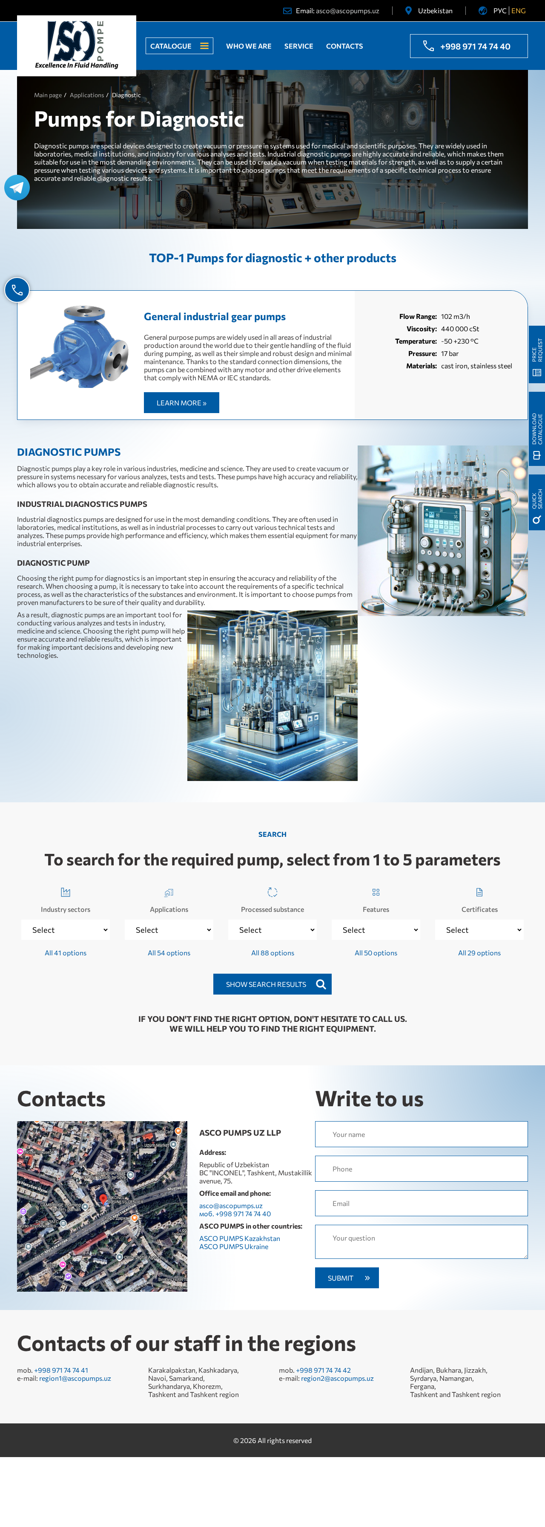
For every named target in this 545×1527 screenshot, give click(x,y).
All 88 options (272, 953)
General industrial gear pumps (215, 316)
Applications (169, 909)
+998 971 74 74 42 (323, 1370)
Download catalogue (537, 429)
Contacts (344, 46)
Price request (537, 350)
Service (298, 46)
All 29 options (479, 953)
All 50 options (376, 953)
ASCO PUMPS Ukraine (233, 1246)
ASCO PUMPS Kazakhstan (239, 1238)
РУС (500, 10)
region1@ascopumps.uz (75, 1378)
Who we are (249, 46)
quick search (537, 499)
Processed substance (272, 909)
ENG (518, 10)
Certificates (480, 909)
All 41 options (65, 953)
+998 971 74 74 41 (61, 1370)
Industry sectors (65, 909)
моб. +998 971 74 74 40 (235, 1213)
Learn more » (182, 403)
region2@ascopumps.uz (337, 1378)
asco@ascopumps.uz (347, 10)
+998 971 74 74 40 (475, 46)
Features (376, 909)
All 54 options (169, 953)
